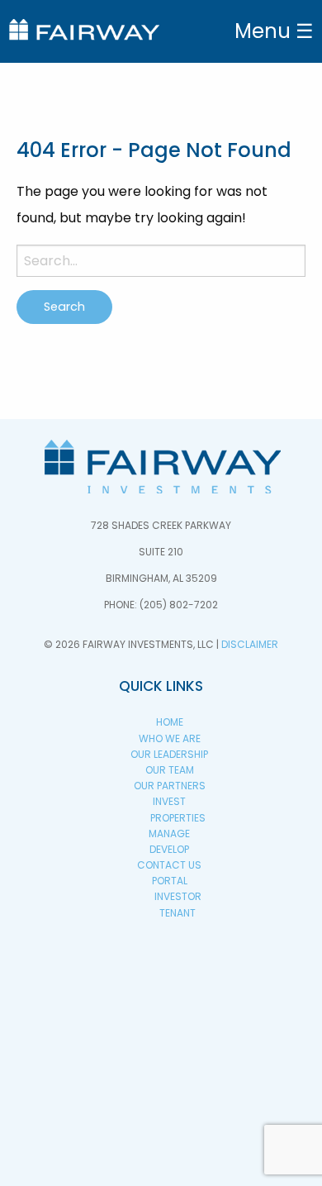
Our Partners (170, 786)
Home (169, 722)
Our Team (169, 770)
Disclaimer (249, 644)
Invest (169, 801)
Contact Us (169, 865)
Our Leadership (169, 754)
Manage (169, 833)
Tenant (177, 913)
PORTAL (169, 881)
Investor (177, 896)
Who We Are (170, 738)
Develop (169, 849)
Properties (178, 818)
